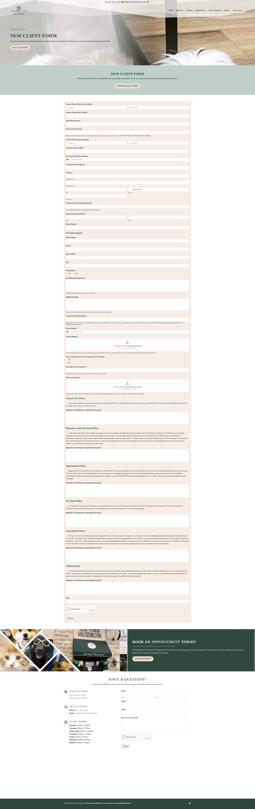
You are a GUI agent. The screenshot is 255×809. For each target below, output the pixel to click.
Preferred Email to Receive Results (79, 203)
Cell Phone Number (73, 121)
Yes (69, 273)
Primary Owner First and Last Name (79, 104)
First (67, 220)
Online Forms (200, 10)
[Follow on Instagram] (189, 803)
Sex (68, 262)
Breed (68, 246)
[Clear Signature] (188, 413)
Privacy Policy (107, 803)
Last (129, 220)
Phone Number (72, 224)
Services (190, 10)
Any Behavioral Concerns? (76, 278)
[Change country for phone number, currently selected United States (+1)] (68, 160)
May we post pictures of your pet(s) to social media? (85, 357)
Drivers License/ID (73, 378)
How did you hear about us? (76, 367)
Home (171, 10)
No (77, 273)
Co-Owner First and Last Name (77, 140)
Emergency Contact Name (76, 214)
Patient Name (71, 238)
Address (69, 173)
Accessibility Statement (122, 803)
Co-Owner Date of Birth (74, 148)
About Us (179, 10)
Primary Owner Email (74, 129)
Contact (226, 10)
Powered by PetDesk (93, 803)
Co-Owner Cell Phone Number (77, 156)
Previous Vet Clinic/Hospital (76, 316)
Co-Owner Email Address (75, 165)
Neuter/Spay (71, 271)
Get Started (20, 47)
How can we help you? (130, 718)
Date (68, 598)
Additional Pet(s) (72, 297)
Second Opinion (71, 337)
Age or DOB (71, 254)
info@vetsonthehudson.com (86, 713)
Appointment (238, 10)
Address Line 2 (70, 186)
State (130, 192)
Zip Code (68, 199)
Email (124, 701)
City (67, 192)
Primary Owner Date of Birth (77, 112)
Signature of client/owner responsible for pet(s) (84, 410)
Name (124, 691)
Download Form (127, 86)
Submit (70, 618)
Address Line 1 (70, 179)
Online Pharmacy (215, 10)
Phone (123, 710)
